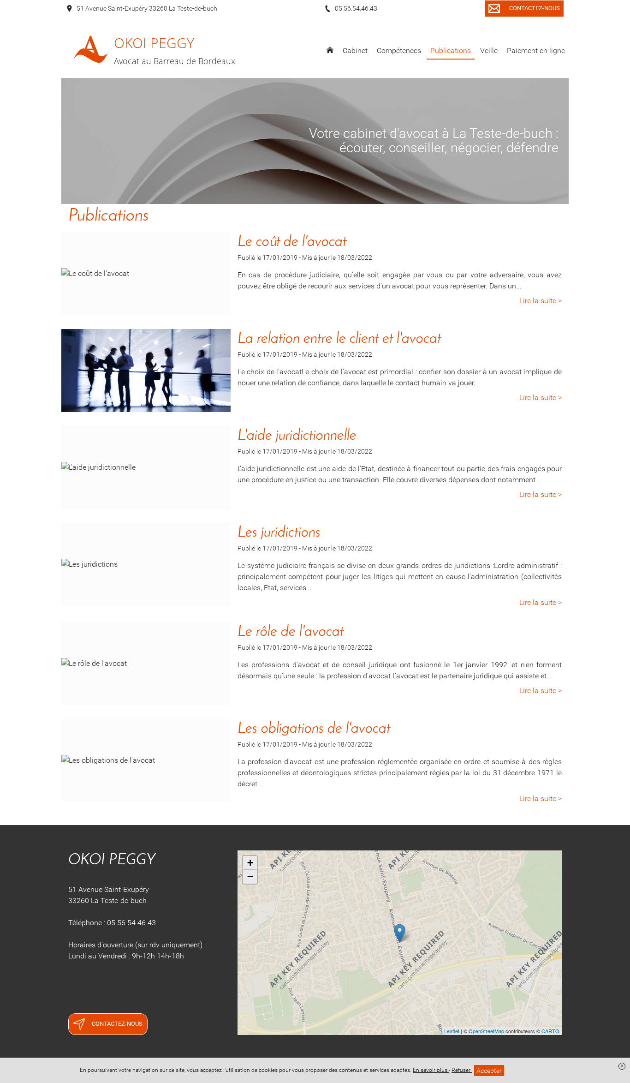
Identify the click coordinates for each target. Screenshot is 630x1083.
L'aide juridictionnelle (297, 436)
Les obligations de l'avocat (314, 729)
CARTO (550, 1031)
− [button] (250, 876)
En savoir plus (431, 1070)
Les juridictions (279, 533)
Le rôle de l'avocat (291, 632)
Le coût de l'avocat (292, 242)
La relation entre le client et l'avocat (339, 339)
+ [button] (250, 862)
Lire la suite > (540, 300)
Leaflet (451, 1031)
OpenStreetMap (486, 1031)
